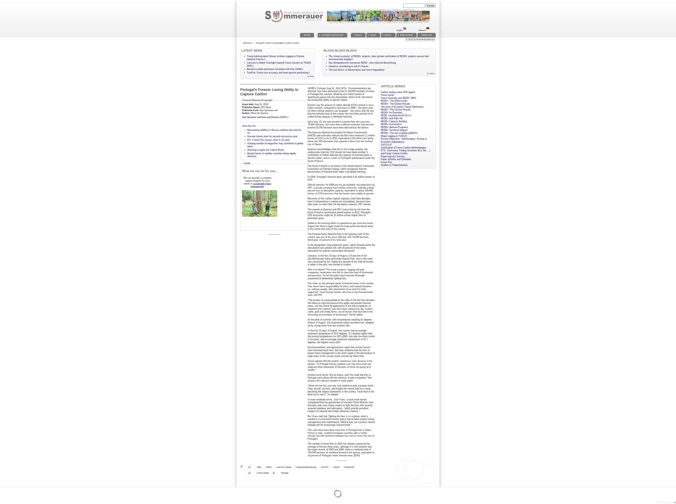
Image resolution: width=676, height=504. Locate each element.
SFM (247, 163)
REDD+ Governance (391, 124)
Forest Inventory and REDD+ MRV (398, 98)
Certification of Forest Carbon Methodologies (403, 147)
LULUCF (324, 467)
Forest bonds (387, 95)
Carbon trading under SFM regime (398, 92)
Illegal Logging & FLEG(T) (394, 136)
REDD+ (388, 35)
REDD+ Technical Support (394, 130)
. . (316, 34)
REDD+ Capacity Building (394, 121)
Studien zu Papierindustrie (394, 165)
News (373, 35)
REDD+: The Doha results (394, 100)
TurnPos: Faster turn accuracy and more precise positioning (277, 72)
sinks (259, 467)
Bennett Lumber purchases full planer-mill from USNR (274, 69)
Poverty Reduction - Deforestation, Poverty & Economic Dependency (404, 140)
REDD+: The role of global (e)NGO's (399, 133)
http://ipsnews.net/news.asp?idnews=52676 (264, 117)
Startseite (247, 43)
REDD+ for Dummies (391, 112)
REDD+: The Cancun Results (396, 109)
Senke (269, 467)
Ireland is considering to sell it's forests (348, 66)
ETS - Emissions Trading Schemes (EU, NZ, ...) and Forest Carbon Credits (405, 152)
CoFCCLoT (386, 144)
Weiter (432, 73)
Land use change (283, 467)
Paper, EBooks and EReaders (396, 159)
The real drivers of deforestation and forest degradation (356, 69)
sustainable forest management (261, 185)
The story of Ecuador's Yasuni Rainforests (402, 106)
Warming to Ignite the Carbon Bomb (265, 150)
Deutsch (422, 30)
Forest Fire (386, 162)
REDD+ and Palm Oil (391, 118)
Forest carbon (263, 473)
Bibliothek (406, 35)
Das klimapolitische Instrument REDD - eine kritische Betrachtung (362, 62)
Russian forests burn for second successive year (272, 136)
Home (307, 35)
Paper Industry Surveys (393, 156)
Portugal (284, 473)
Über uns (426, 35)
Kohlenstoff (349, 467)
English (400, 30)
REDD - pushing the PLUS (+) (396, 115)
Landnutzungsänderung (306, 467)
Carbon (336, 467)
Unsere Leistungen (332, 35)
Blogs (358, 35)
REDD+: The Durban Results (395, 103)
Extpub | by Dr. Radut (665, 502)
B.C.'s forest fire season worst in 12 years (268, 140)
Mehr (312, 76)
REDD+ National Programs (394, 127)
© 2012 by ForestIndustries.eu (420, 39)
